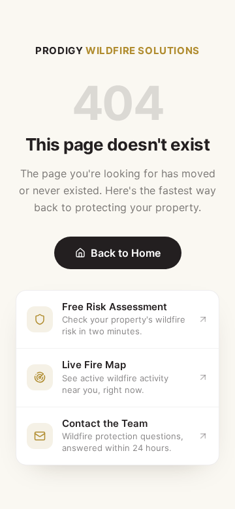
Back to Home (126, 252)
